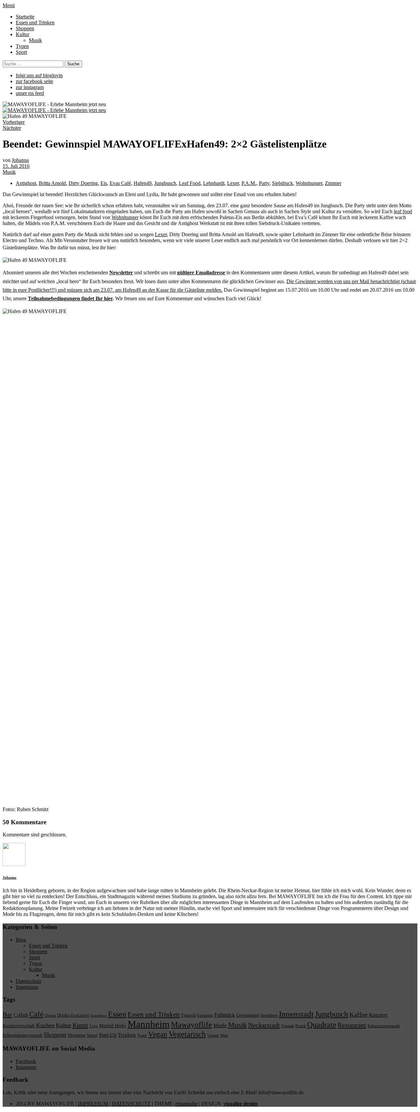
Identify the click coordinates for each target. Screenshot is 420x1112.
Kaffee (358, 1014)
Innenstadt (296, 1014)
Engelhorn (99, 1015)
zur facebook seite (34, 81)
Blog (21, 939)
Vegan (157, 1034)
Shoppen (25, 28)
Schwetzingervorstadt (22, 1035)
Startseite (25, 16)
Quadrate (321, 1024)
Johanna (20, 160)
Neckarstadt (264, 1025)
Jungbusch (165, 183)
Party (264, 183)
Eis (103, 183)
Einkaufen (80, 1015)
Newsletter (121, 272)
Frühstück (224, 1015)
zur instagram (30, 87)
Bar (7, 1014)
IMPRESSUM (93, 1103)
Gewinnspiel (247, 1015)
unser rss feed (30, 93)
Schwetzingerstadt (384, 1025)
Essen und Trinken (35, 22)
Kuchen (45, 1025)
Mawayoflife (191, 1024)
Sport (21, 52)
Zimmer (333, 183)
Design (50, 1015)
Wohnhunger (309, 183)
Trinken (127, 1035)
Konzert (378, 1015)
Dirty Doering (83, 183)
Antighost (26, 183)
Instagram (26, 1067)
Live (94, 1025)
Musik (35, 40)
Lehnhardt (213, 183)
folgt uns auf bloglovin (39, 75)
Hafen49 (143, 183)
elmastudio (186, 1103)
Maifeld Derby (112, 1025)
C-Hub (20, 1015)
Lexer (233, 183)
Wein (224, 1035)
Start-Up (107, 1035)
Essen (117, 1014)
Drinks (63, 1015)
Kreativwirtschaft (19, 1025)
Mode (220, 1025)
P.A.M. (249, 183)
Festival (188, 1015)
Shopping (76, 1035)
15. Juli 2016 (16, 166)
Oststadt (287, 1026)
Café (36, 1014)
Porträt (300, 1026)
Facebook (26, 1061)
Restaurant (352, 1025)
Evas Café (120, 183)
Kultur (22, 34)
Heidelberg (269, 1015)
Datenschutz (28, 981)
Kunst (80, 1025)
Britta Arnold (52, 183)
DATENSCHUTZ (131, 1103)
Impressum (27, 987)
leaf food (403, 211)
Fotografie (205, 1015)
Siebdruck (282, 183)
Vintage (213, 1035)
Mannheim (149, 1024)
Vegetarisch (187, 1034)
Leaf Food (189, 183)
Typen (22, 46)
